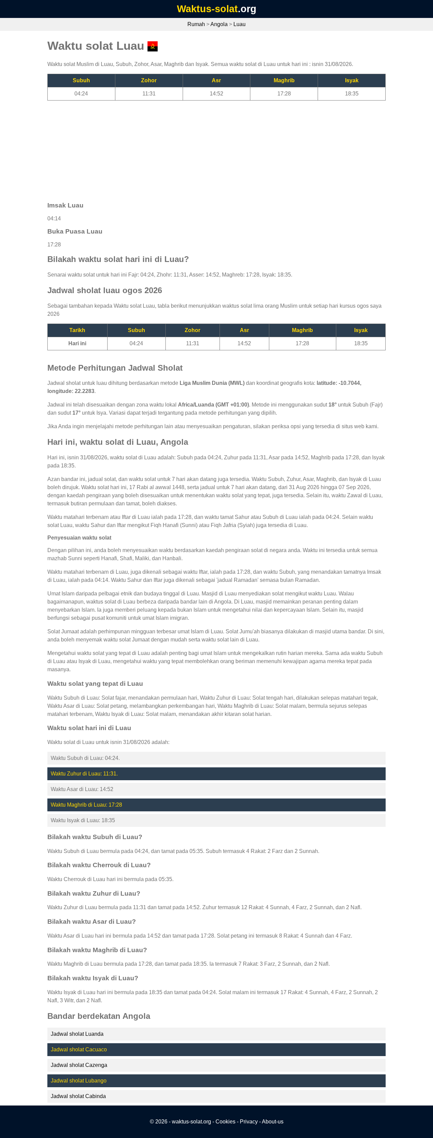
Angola (219, 24)
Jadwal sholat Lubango (79, 1081)
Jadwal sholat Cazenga (79, 1065)
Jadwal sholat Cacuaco (79, 1049)
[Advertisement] (216, 148)
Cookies (225, 1121)
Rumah (196, 24)
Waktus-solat (207, 8)
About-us (272, 1121)
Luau (239, 24)
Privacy (249, 1121)
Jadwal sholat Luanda (77, 1034)
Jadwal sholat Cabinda (78, 1096)
